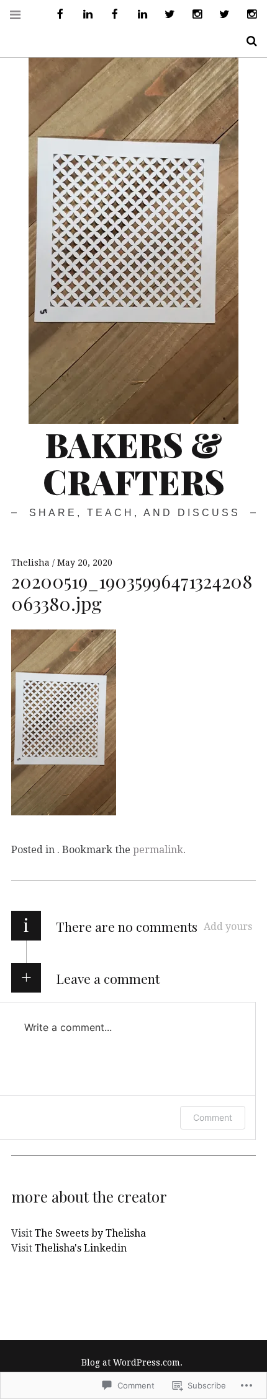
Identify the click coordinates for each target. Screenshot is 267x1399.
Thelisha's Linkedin (81, 1248)
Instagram (192, 14)
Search (247, 41)
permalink (158, 850)
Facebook (55, 14)
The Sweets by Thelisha (90, 1233)
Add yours (228, 926)
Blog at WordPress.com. (132, 1362)
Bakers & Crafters (134, 463)
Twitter (165, 14)
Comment (212, 1117)
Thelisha (31, 563)
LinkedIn (83, 14)
